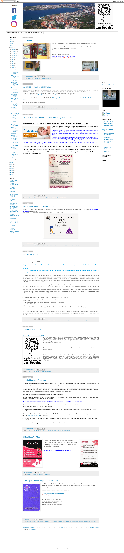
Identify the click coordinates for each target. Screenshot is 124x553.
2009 (11, 172)
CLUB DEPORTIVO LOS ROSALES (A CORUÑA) (108, 141)
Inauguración (41, 108)
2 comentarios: (27, 519)
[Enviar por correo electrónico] (38, 76)
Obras (45, 108)
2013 (11, 164)
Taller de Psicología (92, 521)
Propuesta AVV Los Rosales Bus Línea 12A (14, 211)
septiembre (14, 55)
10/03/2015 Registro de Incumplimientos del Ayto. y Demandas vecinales (14, 194)
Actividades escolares (31, 320)
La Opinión (33, 94)
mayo (13, 63)
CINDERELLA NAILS (31, 437)
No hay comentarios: (28, 76)
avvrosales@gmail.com (34, 415)
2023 (11, 41)
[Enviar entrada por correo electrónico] (35, 76)
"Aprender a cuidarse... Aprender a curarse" (53, 493)
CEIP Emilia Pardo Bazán (32, 108)
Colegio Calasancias (109, 145)
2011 (11, 168)
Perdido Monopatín (14, 136)
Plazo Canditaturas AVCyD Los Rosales (15, 129)
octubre (13, 53)
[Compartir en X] (41, 76)
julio (13, 59)
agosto (13, 57)
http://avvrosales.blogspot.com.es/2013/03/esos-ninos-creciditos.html (56, 258)
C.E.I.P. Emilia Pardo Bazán (51, 320)
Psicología (86, 521)
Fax (39, 78)
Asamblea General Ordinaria (47, 430)
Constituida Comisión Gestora (35, 380)
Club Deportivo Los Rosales (41, 245)
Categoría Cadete (31, 245)
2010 (11, 170)
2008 (11, 174)
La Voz (48, 94)
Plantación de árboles (87, 320)
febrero (13, 158)
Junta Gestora (67, 430)
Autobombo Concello (41, 320)
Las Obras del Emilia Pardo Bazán (37, 87)
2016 (11, 45)
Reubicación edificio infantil (52, 108)
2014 (11, 162)
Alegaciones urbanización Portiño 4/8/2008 (14, 220)
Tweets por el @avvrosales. (108, 84)
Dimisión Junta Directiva (58, 430)
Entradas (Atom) (32, 529)
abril (13, 65)
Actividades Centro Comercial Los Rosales (14, 140)
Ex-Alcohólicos (50, 245)
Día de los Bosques (30, 254)
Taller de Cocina (63, 197)
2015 (11, 47)
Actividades (29, 197)
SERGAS (106, 151)
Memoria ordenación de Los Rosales (14, 216)
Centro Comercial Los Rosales (39, 197)
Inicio (62, 527)
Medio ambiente (79, 320)
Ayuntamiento (75, 94)
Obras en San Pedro (14, 155)
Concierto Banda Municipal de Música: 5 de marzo (15, 150)
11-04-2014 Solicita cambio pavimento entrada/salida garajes (13, 202)
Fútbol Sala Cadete (61, 245)
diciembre (14, 49)
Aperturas (29, 474)
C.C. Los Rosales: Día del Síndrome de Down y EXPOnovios (47, 117)
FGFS (55, 245)
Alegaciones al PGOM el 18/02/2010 (13, 228)
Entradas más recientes (28, 527)
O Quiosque (27, 40)
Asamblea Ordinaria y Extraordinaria (15, 109)
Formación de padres (57, 521)
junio (13, 61)
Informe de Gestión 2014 (33, 329)
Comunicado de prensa (62, 320)
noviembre (14, 51)
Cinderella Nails (35, 474)
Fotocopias (43, 78)
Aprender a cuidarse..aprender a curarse (44, 521)
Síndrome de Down (55, 197)
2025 (11, 39)
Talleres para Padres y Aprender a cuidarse (40, 481)
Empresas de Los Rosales (32, 78)
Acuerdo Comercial (31, 521)
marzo (13, 67)
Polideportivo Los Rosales (70, 245)
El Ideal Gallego (41, 94)
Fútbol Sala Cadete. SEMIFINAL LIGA (38, 206)
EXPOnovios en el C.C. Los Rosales (15, 114)
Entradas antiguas (94, 527)
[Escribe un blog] (39, 76)
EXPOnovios (48, 197)
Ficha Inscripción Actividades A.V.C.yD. (33, 32)
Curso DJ (13, 133)
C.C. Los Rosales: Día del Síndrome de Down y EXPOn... (15, 78)
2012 (11, 166)
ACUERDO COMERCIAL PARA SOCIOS (13, 189)
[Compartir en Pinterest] (44, 76)
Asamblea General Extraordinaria (34, 430)
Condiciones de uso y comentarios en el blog (14, 184)
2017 (11, 43)
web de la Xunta (55, 94)
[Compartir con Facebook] (42, 76)
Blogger (70, 549)
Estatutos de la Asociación (13, 181)
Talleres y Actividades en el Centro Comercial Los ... (14, 120)
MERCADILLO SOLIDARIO (14, 125)
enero (13, 159)
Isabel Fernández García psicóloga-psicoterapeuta (72, 521)
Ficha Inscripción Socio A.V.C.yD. (15, 32)
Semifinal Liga (79, 245)
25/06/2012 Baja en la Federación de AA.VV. (14, 207)
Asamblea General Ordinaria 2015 (34, 371)
